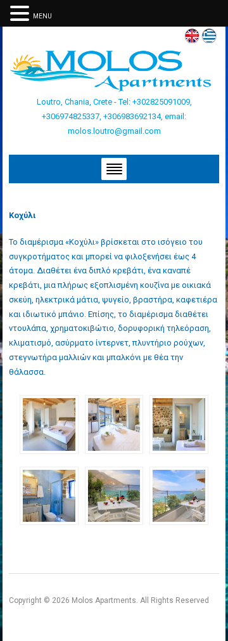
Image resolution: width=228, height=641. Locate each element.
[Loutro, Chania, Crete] (113, 70)
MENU (42, 16)
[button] (21, 13)
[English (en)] (192, 34)
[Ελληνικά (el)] (209, 34)
